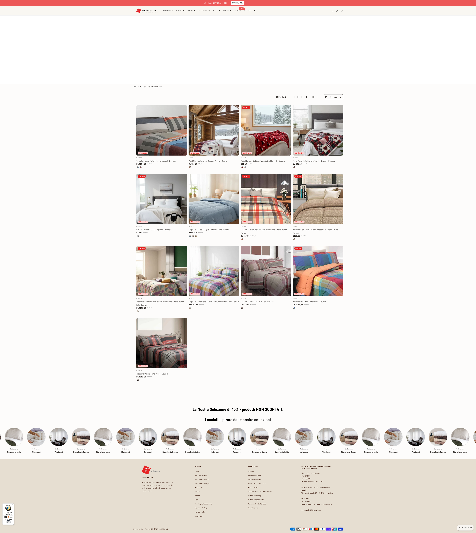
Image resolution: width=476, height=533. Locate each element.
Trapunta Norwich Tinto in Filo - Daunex (309, 301)
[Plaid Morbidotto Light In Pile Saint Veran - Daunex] (318, 130)
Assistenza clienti (254, 475)
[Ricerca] (333, 11)
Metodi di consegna (255, 495)
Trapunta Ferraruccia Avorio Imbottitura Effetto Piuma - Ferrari (316, 231)
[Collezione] (20, 437)
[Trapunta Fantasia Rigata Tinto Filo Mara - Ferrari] (214, 199)
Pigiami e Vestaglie (201, 508)
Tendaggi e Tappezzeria (203, 504)
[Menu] (12, 504)
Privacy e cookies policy (257, 483)
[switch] (8, 521)
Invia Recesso (253, 508)
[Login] (337, 11)
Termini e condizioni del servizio (260, 491)
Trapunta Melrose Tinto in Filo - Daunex (257, 301)
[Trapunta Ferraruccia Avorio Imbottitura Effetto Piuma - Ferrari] (318, 199)
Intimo (197, 495)
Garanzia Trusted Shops (257, 504)
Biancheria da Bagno (202, 483)
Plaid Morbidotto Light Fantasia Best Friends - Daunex (263, 161)
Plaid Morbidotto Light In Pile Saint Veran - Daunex (314, 161)
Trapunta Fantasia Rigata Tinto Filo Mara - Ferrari (209, 229)
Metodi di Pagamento (256, 499)
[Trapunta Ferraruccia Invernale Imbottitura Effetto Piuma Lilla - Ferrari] (161, 271)
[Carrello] (341, 11)
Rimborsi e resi (253, 487)
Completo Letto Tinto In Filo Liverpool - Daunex (156, 161)
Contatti (251, 471)
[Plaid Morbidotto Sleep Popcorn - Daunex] (161, 199)
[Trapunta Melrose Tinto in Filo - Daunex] (266, 271)
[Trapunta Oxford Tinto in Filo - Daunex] (161, 343)
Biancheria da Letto (202, 479)
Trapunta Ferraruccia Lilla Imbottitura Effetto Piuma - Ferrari (214, 301)
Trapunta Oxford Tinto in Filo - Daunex (152, 373)
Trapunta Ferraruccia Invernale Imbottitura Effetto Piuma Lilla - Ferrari (160, 303)
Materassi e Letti (201, 475)
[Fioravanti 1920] (147, 11)
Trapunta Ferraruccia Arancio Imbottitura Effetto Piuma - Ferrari (264, 231)
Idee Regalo (199, 516)
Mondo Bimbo (200, 512)
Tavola (197, 491)
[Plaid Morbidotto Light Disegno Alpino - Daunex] (214, 130)
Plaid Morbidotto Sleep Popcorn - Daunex (153, 229)
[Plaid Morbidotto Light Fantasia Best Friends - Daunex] (266, 130)
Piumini (197, 471)
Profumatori (199, 487)
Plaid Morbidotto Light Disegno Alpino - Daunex (208, 161)
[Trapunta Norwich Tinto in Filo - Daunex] (318, 271)
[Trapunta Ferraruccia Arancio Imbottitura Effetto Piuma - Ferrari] (266, 199)
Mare (196, 499)
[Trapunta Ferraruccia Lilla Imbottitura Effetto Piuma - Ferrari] (214, 271)
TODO (135, 87)
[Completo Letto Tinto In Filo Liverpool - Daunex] (161, 130)
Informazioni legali (255, 479)
